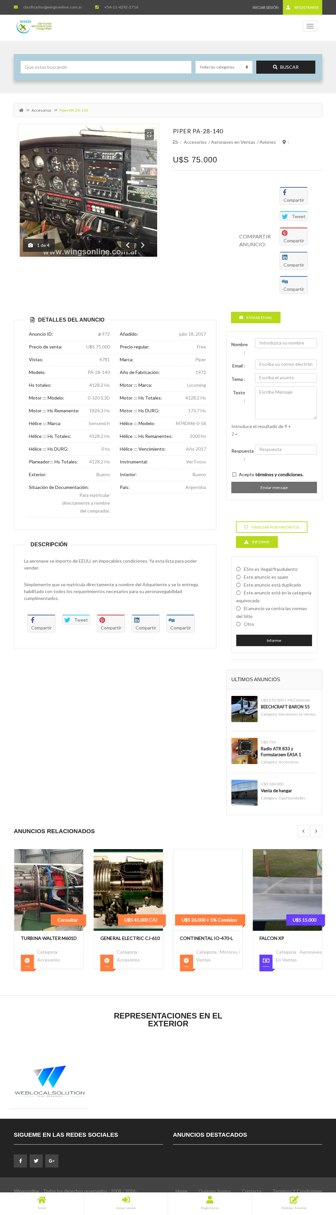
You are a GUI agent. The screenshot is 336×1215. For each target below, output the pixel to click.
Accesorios (42, 110)
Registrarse (306, 7)
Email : (238, 365)
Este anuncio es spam (266, 577)
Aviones (268, 142)
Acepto (271, 474)
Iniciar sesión (266, 7)
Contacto (252, 1191)
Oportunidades (292, 797)
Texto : (239, 396)
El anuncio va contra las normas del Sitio (271, 612)
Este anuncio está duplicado (272, 585)
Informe (274, 640)
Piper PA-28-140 (198, 131)
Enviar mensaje (274, 487)
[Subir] (314, 1174)
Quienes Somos (215, 1191)
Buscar (289, 67)
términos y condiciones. (279, 474)
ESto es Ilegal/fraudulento (271, 569)
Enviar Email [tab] (259, 317)
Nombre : (239, 348)
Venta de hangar (276, 790)
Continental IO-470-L (127, 938)
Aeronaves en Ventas (233, 142)
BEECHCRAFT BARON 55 (285, 706)
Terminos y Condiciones (297, 1191)
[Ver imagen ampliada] (149, 134)
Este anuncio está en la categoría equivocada (273, 596)
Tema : (238, 379)
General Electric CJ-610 (50, 938)
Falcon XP (192, 938)
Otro (249, 624)
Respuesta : (240, 454)
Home (182, 1191)
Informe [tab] (261, 541)
